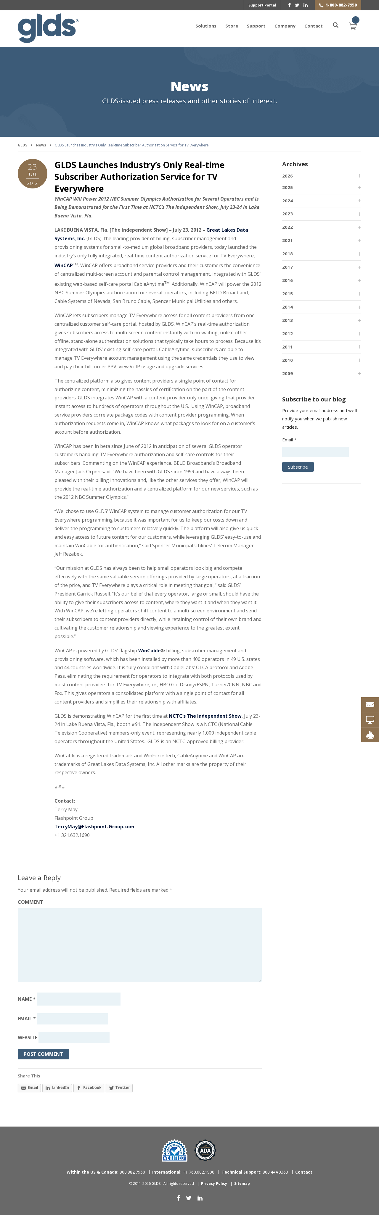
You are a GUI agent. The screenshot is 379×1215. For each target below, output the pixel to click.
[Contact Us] (370, 704)
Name (27, 999)
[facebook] (289, 5)
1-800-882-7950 (341, 5)
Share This (29, 1076)
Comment (30, 902)
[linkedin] (305, 5)
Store (231, 26)
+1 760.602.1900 (183, 1172)
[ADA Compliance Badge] (205, 1150)
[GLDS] (48, 40)
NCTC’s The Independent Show (205, 716)
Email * (289, 440)
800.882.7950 (106, 1172)
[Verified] (174, 1150)
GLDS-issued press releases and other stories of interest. (189, 100)
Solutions (205, 26)
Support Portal (262, 5)
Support (256, 26)
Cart (353, 25)
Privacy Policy (214, 1183)
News (189, 87)
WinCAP (63, 265)
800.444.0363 (254, 1172)
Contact (313, 26)
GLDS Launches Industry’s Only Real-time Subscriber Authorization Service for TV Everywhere (139, 176)
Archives (295, 164)
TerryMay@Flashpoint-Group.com (94, 826)
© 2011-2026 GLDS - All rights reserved (161, 1183)
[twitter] (297, 5)
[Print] (370, 734)
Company (285, 26)
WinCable (149, 650)
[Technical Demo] (370, 719)
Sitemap (242, 1183)
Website (27, 1037)
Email (27, 1019)
